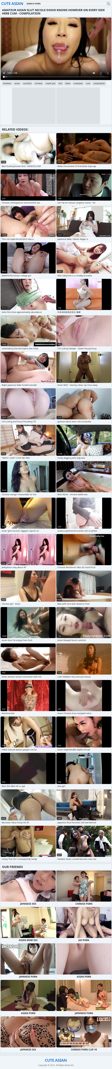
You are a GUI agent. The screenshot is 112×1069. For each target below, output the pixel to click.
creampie (78, 83)
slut (60, 83)
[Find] (108, 4)
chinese (38, 83)
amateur (7, 83)
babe (67, 83)
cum (88, 83)
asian (17, 83)
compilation (99, 83)
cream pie (50, 83)
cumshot (27, 83)
